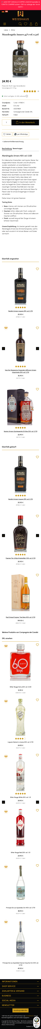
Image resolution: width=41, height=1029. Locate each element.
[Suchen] (20, 23)
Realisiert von (29, 1026)
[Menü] (4, 23)
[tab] (7, 149)
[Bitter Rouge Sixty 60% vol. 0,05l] (20, 662)
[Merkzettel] (25, 23)
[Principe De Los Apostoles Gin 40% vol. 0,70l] (20, 883)
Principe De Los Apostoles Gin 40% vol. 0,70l (20, 908)
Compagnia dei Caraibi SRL (23, 112)
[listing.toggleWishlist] (37, 269)
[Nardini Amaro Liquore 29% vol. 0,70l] (20, 286)
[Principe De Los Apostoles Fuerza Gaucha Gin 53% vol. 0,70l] (20, 938)
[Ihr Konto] (31, 23)
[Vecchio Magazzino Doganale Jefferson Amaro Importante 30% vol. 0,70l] (20, 345)
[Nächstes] (37, 348)
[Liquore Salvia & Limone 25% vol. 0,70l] (20, 717)
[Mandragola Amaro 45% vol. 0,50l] (20, 59)
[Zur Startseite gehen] (20, 15)
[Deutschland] (3, 11)
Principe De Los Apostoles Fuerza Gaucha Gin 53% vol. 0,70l (21, 964)
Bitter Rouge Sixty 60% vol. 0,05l (20, 687)
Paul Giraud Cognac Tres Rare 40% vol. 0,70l (20, 617)
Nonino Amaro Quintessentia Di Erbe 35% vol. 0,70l (20, 431)
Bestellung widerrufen (20, 1010)
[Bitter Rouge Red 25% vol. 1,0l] (20, 827)
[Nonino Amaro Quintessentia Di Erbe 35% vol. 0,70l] (20, 406)
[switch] (36, 1026)
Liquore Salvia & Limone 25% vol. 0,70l (20, 742)
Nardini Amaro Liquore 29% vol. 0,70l (20, 311)
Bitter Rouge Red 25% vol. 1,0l (20, 852)
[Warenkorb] (36, 23)
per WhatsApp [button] (22, 134)
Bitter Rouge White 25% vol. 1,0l (20, 797)
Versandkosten (29, 1015)
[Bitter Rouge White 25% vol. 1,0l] (20, 772)
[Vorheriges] (3, 348)
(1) (31, 91)
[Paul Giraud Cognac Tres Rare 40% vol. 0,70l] (20, 592)
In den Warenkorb (27, 122)
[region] (20, 59)
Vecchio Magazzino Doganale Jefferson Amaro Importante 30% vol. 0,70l (20, 371)
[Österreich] (6, 11)
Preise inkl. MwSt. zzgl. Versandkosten (13, 86)
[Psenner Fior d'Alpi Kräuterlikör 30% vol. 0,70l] (20, 533)
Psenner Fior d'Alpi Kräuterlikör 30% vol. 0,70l (20, 558)
